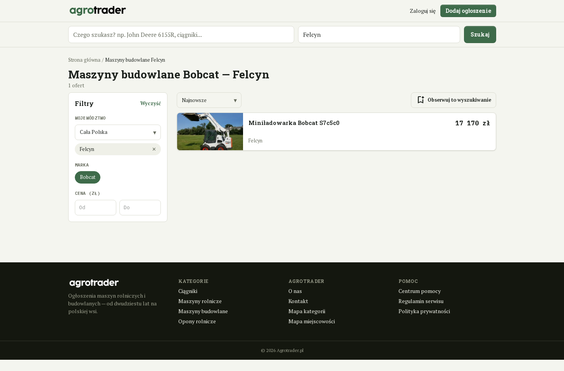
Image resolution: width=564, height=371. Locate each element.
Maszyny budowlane (203, 311)
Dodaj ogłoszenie (468, 10)
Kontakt (298, 301)
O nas (295, 291)
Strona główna (84, 60)
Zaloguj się (423, 10)
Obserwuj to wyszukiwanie (453, 100)
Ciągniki (187, 291)
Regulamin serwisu (420, 301)
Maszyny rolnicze (200, 301)
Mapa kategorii (306, 311)
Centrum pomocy (419, 291)
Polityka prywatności (424, 311)
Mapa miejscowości (311, 321)
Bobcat (87, 177)
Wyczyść (150, 103)
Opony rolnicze (197, 321)
